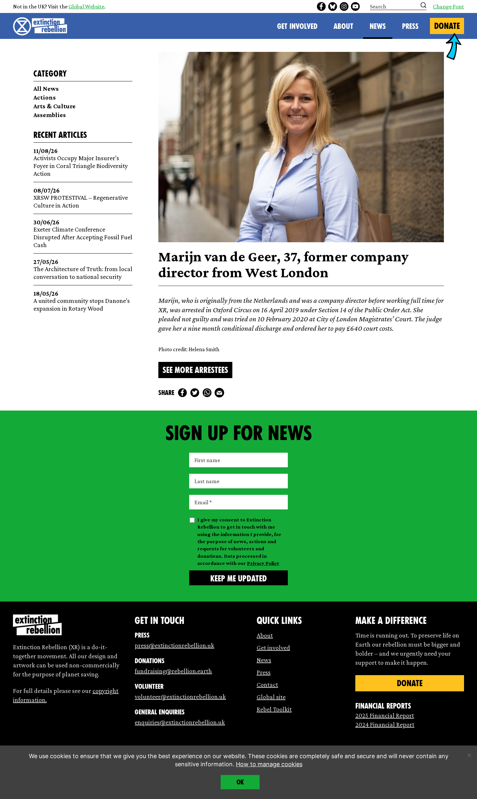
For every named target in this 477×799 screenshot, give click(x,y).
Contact (267, 684)
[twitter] (195, 393)
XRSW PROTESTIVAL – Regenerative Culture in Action (80, 198)
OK (240, 782)
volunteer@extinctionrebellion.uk (180, 696)
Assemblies (49, 114)
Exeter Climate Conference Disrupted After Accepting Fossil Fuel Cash (82, 233)
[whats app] (207, 393)
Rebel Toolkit (274, 709)
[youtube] (355, 6)
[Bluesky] (332, 6)
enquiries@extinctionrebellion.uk (180, 722)
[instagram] (344, 6)
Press (410, 26)
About (343, 26)
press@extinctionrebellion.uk (174, 645)
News (378, 26)
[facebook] (321, 6)
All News (46, 88)
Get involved (273, 647)
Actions (44, 97)
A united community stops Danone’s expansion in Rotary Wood (81, 301)
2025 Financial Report (384, 715)
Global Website (86, 6)
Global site (271, 696)
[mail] (219, 393)
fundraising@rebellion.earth (173, 670)
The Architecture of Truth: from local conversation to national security (82, 269)
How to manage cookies (269, 764)
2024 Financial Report (384, 724)
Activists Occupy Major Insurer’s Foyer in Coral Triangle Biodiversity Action (80, 162)
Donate (447, 26)
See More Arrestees (195, 370)
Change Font (448, 6)
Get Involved (297, 26)
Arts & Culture (54, 106)
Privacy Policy (263, 563)
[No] (469, 755)
